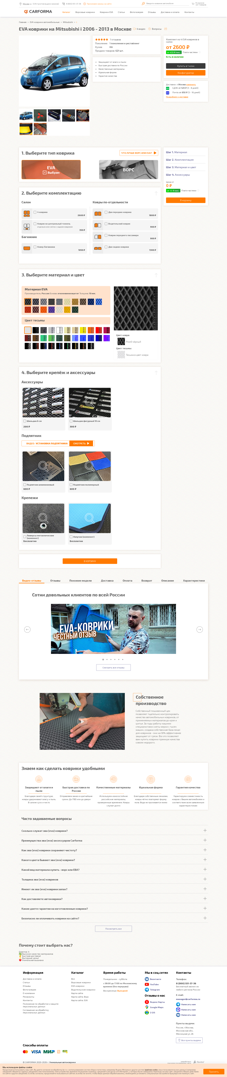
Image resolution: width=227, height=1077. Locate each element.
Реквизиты (28, 996)
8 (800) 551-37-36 (73, 4)
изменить (191, 84)
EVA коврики (77, 986)
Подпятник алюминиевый (40, 484)
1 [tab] (103, 659)
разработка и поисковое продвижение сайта (179, 1062)
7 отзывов (115, 39)
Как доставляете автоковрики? (42, 898)
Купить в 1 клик (185, 65)
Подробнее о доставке (177, 97)
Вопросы (156, 28)
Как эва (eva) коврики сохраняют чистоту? (49, 850)
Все (73, 979)
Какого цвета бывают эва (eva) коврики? (48, 859)
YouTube (154, 984)
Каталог (66, 12)
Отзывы (152, 12)
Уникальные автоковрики (62, 1062)
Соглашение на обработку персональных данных (36, 1011)
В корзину (90, 561)
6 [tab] (123, 659)
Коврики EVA (106, 12)
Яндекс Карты (157, 1002)
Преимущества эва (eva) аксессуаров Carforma (52, 840)
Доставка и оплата (170, 12)
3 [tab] (111, 659)
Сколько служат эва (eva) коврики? (45, 830)
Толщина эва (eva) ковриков (40, 879)
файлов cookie (151, 1070)
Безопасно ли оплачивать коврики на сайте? (50, 918)
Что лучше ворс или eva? (136, 152)
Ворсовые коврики (85, 12)
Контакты (189, 12)
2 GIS (152, 1012)
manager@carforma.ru (188, 999)
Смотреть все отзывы (113, 667)
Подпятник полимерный (86, 484)
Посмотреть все (113, 928)
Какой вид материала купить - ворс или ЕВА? (50, 869)
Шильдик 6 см (34, 421)
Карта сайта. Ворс (80, 996)
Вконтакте (155, 979)
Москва (26, 4)
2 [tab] (107, 659)
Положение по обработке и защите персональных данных (40, 1005)
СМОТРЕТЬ (79, 443)
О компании (29, 993)
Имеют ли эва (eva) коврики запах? (44, 889)
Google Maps (156, 1007)
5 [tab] (119, 659)
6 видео (141, 28)
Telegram (155, 989)
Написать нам (188, 1004)
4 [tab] (115, 659)
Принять (214, 1071)
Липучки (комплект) (83, 536)
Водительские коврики (83, 989)
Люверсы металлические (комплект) (40, 536)
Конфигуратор (186, 72)
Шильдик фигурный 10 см (86, 421)
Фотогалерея (136, 12)
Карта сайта (77, 993)
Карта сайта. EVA (79, 1000)
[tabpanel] (113, 629)
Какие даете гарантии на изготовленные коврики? (55, 908)
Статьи (121, 12)
